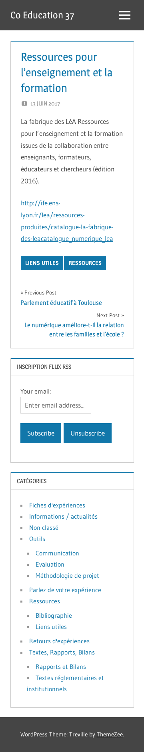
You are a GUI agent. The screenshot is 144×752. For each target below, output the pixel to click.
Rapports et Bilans (61, 666)
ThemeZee (110, 734)
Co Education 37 (42, 15)
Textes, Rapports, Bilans (62, 652)
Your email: (35, 391)
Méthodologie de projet (67, 575)
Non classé (43, 527)
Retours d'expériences (59, 641)
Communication (57, 553)
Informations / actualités (63, 516)
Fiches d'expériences (57, 505)
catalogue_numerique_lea (77, 238)
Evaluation (50, 564)
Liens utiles (42, 263)
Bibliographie (54, 615)
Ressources (85, 263)
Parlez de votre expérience (65, 590)
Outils (37, 539)
